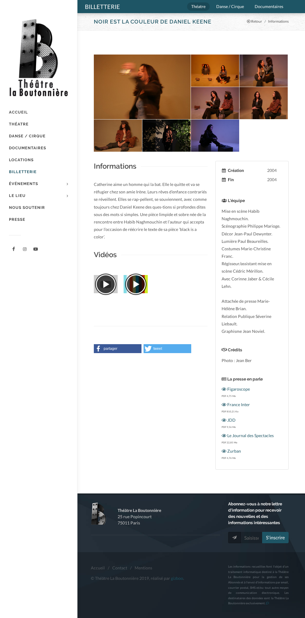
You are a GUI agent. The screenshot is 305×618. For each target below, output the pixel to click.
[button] (117, 348)
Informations (278, 21)
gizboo (177, 578)
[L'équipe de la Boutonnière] (36, 249)
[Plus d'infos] (267, 603)
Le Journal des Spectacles (250, 435)
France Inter (238, 404)
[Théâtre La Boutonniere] (13, 249)
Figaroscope (238, 389)
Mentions (143, 567)
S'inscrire (275, 537)
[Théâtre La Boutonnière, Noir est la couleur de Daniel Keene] (142, 87)
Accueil (98, 567)
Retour (256, 21)
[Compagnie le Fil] (24, 249)
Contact (119, 567)
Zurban (233, 451)
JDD (231, 420)
